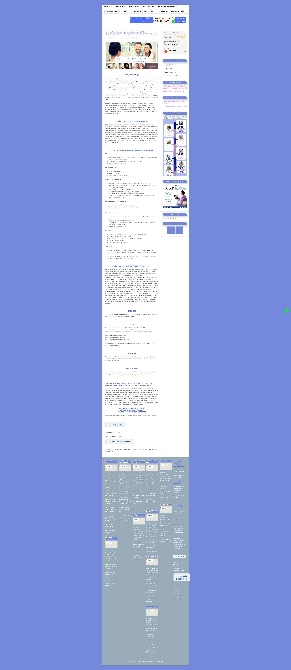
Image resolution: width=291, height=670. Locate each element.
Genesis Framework (149, 661)
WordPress (157, 661)
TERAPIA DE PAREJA (115, 20)
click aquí (180, 532)
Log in (162, 661)
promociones (179, 526)
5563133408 (169, 65)
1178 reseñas (174, 35)
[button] (184, 52)
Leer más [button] (166, 48)
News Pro (139, 661)
